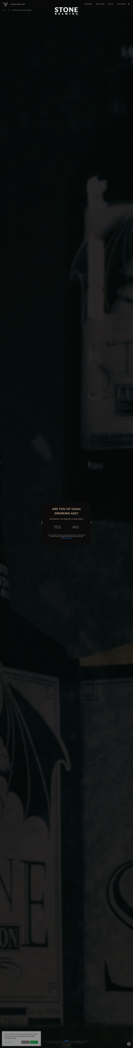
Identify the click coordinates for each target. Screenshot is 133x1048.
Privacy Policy (66, 1044)
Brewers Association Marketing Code (72, 1041)
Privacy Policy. (66, 538)
